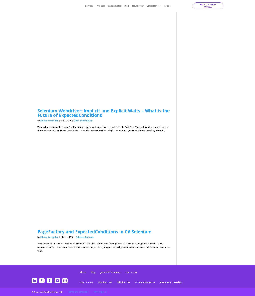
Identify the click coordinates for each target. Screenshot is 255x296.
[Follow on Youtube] (57, 280)
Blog (126, 5)
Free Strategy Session (208, 6)
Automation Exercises (171, 282)
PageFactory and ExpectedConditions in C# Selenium (94, 232)
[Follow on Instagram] (65, 280)
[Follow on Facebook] (49, 280)
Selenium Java (105, 282)
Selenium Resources (144, 282)
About (167, 5)
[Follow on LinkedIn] (34, 280)
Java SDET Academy (110, 272)
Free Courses (86, 282)
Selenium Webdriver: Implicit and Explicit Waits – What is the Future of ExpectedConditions (103, 113)
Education (152, 5)
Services (89, 5)
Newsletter (138, 5)
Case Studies (114, 5)
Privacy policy (100, 291)
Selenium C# (123, 282)
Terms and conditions (78, 291)
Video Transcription (83, 120)
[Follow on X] (42, 280)
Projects (101, 5)
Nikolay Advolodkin (49, 120)
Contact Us (131, 272)
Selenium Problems (85, 237)
